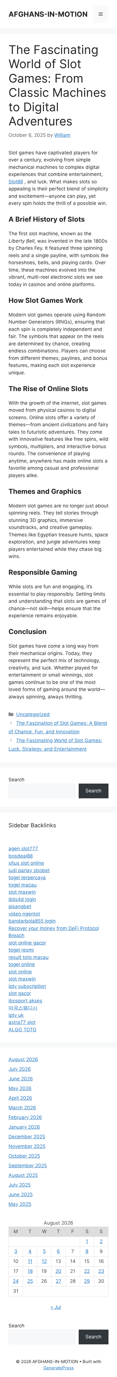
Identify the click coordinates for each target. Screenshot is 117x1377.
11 (30, 1261)
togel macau (23, 885)
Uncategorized (33, 714)
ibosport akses (25, 1001)
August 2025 (23, 1175)
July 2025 (20, 1185)
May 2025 (20, 1204)
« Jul (56, 1307)
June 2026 (21, 1079)
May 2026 (20, 1088)
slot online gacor (27, 943)
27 (58, 1281)
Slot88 (16, 181)
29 (87, 1281)
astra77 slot (22, 1022)
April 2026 (20, 1098)
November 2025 (27, 1146)
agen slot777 (23, 848)
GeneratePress (58, 1367)
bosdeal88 (21, 856)
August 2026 (23, 1059)
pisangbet (20, 906)
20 (58, 1271)
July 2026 (20, 1069)
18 (30, 1271)
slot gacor (20, 993)
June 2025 (21, 1194)
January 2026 (24, 1127)
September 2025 (28, 1165)
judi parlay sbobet (29, 870)
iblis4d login (22, 899)
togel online (22, 964)
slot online (20, 972)
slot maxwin (22, 892)
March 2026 (22, 1108)
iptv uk (16, 1015)
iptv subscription (27, 986)
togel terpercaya (27, 877)
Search (16, 779)
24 (16, 1281)
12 (44, 1261)
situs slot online (26, 863)
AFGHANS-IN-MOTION (48, 14)
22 (87, 1271)
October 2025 (24, 1156)
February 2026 (25, 1117)
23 (101, 1271)
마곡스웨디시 (23, 1008)
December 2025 (27, 1136)
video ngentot (24, 914)
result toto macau (29, 957)
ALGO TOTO (22, 1029)
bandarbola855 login (32, 921)
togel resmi (21, 950)
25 (30, 1281)
